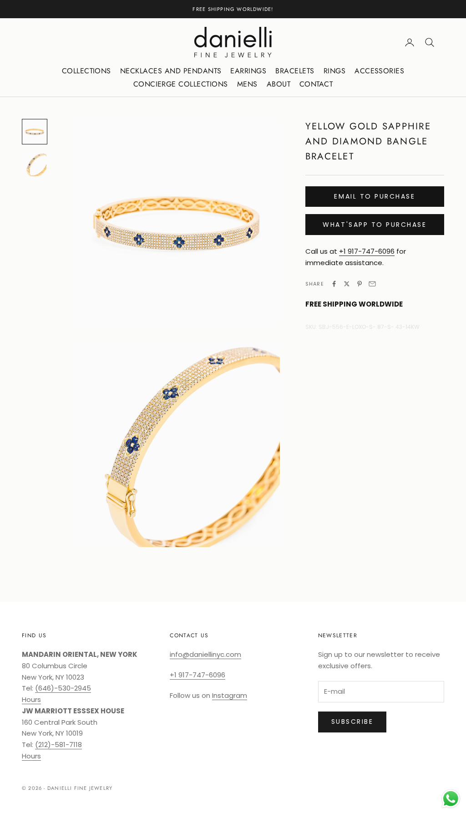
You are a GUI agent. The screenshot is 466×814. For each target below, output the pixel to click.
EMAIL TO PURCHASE (374, 196)
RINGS (334, 71)
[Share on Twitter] (346, 283)
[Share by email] (372, 283)
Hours (31, 699)
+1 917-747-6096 (367, 251)
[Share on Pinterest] (359, 283)
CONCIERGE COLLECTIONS (180, 84)
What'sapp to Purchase (374, 224)
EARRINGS (248, 71)
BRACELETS (294, 71)
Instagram (229, 695)
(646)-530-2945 (63, 688)
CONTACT (316, 84)
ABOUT (278, 84)
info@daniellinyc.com (205, 654)
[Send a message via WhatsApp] (450, 798)
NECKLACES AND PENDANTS (171, 71)
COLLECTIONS (86, 71)
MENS (247, 84)
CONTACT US (189, 635)
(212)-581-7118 (58, 744)
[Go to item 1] (34, 131)
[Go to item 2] (34, 164)
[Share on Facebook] (334, 283)
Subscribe (352, 721)
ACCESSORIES (379, 71)
